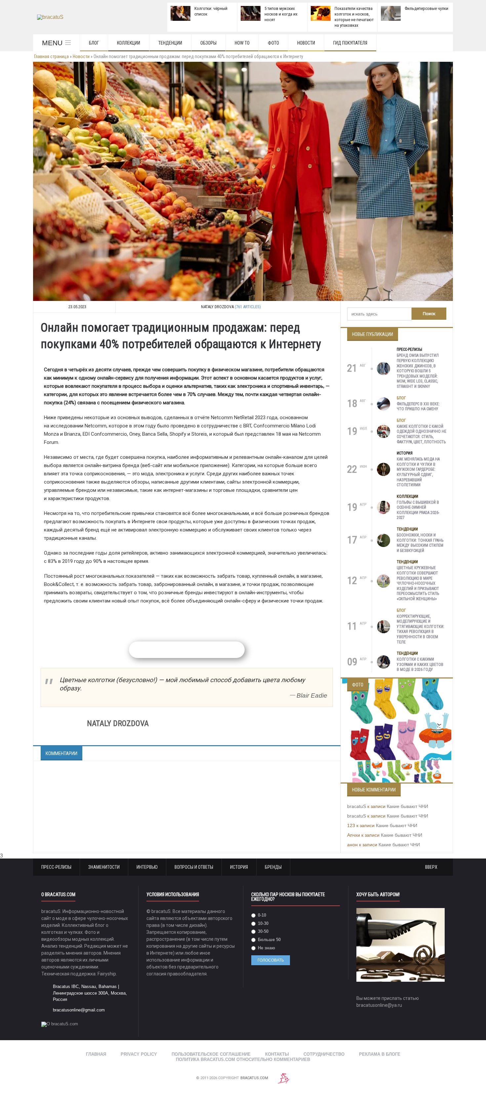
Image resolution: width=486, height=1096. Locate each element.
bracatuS (356, 806)
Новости (306, 43)
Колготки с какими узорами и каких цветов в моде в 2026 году (420, 664)
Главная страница (51, 56)
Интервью (147, 867)
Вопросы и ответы (194, 867)
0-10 (261, 915)
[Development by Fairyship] (283, 1078)
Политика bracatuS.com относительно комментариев (243, 1059)
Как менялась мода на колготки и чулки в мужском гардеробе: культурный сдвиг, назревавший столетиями (418, 472)
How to (242, 43)
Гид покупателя (350, 43)
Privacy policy (139, 1054)
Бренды (273, 867)
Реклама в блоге (379, 1054)
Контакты (277, 1054)
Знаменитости (104, 867)
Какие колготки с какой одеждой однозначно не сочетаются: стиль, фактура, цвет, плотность (421, 434)
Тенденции (170, 43)
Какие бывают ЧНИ (407, 806)
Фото (273, 43)
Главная (96, 1054)
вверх (431, 867)
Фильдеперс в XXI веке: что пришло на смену (418, 407)
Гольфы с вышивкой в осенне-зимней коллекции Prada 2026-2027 (418, 510)
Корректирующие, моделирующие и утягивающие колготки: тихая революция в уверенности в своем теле (420, 629)
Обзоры (208, 43)
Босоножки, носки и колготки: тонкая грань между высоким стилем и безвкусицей (420, 543)
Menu (52, 43)
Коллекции (128, 43)
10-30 (262, 923)
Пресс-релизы (409, 349)
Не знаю (266, 947)
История (405, 453)
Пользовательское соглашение (211, 1054)
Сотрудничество (324, 1054)
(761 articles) (248, 306)
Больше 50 (269, 939)
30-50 (262, 931)
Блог (94, 43)
